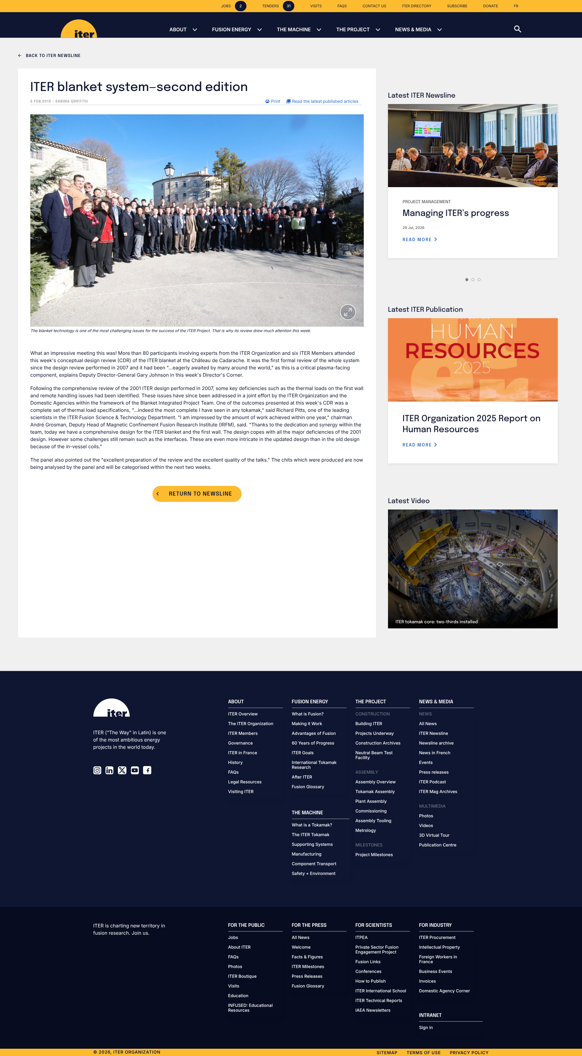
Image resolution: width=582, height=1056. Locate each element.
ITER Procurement (437, 937)
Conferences (369, 971)
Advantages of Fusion (314, 733)
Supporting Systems (312, 844)
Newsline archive (436, 743)
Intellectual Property (439, 947)
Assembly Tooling (374, 821)
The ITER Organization (250, 723)
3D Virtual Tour (434, 835)
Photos (426, 816)
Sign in (426, 1027)
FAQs (233, 772)
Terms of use (423, 1052)
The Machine (294, 29)
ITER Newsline (433, 733)
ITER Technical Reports (379, 1000)
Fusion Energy (231, 29)
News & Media (413, 29)
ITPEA (362, 937)
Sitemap (387, 1052)
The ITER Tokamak (310, 834)
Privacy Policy (469, 1052)
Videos (426, 825)
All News (428, 723)
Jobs (233, 937)
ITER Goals (303, 753)
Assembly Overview (376, 782)
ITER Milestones (308, 966)
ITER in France (242, 753)
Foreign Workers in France (438, 959)
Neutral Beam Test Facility (374, 755)
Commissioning (371, 811)
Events (426, 762)
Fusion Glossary (308, 787)
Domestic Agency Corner (444, 991)
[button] (548, 25)
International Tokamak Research (314, 765)
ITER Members (243, 733)
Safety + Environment (314, 873)
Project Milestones (374, 855)
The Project (353, 29)
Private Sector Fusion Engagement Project (377, 950)
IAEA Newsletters (373, 1010)
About (178, 29)
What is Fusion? (308, 714)
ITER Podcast (432, 782)
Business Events (435, 971)
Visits (233, 986)
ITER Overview (243, 714)
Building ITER (369, 723)
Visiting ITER (241, 791)
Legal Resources (245, 782)
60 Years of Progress (313, 743)
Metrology (366, 830)
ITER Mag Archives (438, 791)
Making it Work (307, 723)
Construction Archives (378, 743)
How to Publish (371, 981)
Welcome (301, 947)
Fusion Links (368, 962)
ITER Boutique (242, 976)
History (235, 762)
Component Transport (314, 864)
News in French (434, 753)
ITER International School (381, 991)
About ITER (239, 947)
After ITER (302, 777)
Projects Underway (375, 733)
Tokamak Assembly (375, 791)
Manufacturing (307, 854)
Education (238, 996)
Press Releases (307, 976)
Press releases (434, 772)
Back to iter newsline (53, 56)
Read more (418, 240)
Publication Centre (438, 845)
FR (516, 6)
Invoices (427, 981)
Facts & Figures (307, 957)
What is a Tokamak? (312, 825)
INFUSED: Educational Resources (250, 1008)
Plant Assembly (371, 801)
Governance (240, 743)
